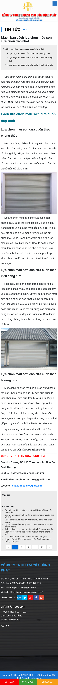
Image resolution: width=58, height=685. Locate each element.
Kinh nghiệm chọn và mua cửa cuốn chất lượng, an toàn (29, 529)
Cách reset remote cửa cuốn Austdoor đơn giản (26, 536)
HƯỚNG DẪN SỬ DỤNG (10, 620)
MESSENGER (47, 682)
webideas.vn (36, 678)
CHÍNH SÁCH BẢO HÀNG (11, 616)
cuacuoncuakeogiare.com (27, 485)
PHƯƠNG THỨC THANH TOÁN (14, 612)
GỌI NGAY (9, 682)
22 (42, 547)
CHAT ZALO (28, 682)
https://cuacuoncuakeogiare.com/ (26, 592)
